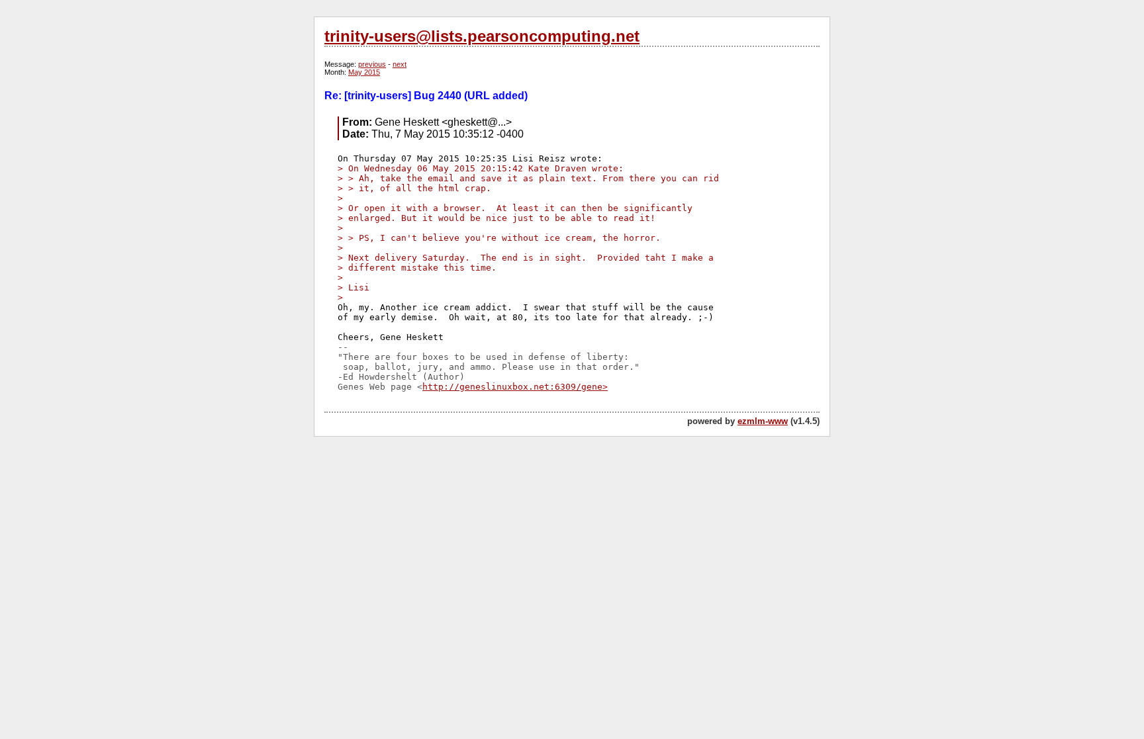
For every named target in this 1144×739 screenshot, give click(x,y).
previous (372, 64)
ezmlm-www (763, 421)
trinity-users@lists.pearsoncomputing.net (482, 36)
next (399, 64)
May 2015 (364, 72)
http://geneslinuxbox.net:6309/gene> (515, 387)
